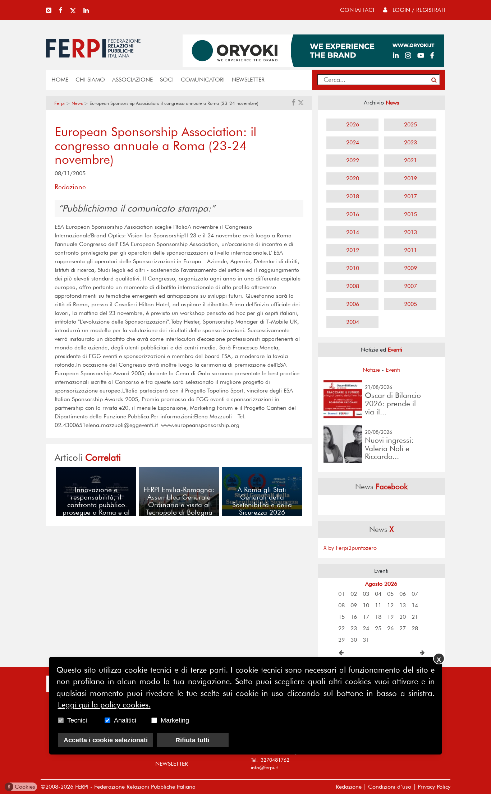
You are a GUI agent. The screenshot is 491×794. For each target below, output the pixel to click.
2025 (410, 124)
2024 (352, 142)
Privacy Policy (434, 786)
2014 (352, 232)
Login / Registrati (418, 9)
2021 (410, 160)
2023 (410, 142)
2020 (352, 178)
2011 (410, 250)
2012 (352, 250)
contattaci (357, 9)
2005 (410, 304)
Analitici (125, 720)
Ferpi (59, 103)
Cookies (21, 786)
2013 (410, 232)
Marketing (175, 720)
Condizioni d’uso (389, 786)
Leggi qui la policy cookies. (104, 704)
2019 (410, 178)
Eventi (393, 369)
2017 (410, 196)
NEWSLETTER (248, 79)
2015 (410, 214)
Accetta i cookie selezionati (106, 739)
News (77, 103)
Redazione (349, 786)
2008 (352, 286)
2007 (410, 286)
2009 (410, 268)
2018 (352, 196)
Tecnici (77, 720)
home (59, 79)
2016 (352, 214)
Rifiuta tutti (192, 739)
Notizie (371, 369)
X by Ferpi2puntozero (350, 547)
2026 (352, 124)
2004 (352, 322)
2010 (352, 268)
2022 (352, 160)
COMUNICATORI (203, 79)
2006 (352, 304)
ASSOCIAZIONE (132, 79)
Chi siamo (90, 79)
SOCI (167, 79)
